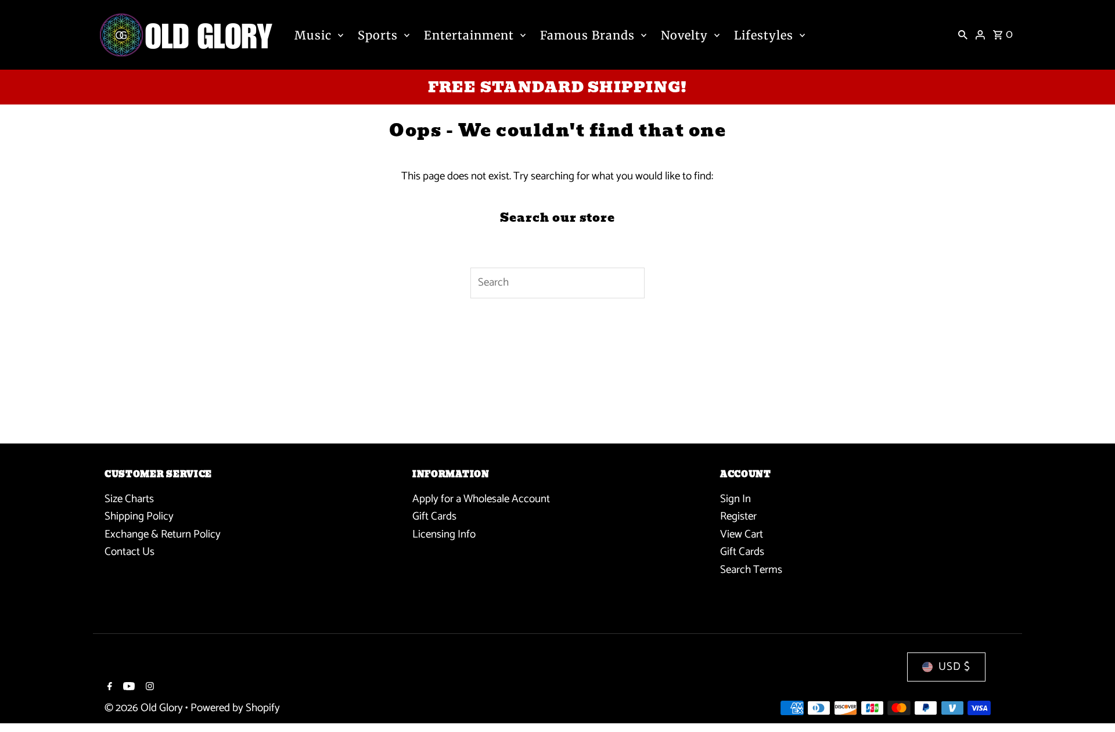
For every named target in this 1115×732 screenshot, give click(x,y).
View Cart (741, 534)
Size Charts (129, 499)
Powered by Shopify (235, 708)
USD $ (954, 667)
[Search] (962, 34)
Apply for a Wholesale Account (481, 499)
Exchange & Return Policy (163, 534)
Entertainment (469, 35)
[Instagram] (148, 687)
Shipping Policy (139, 516)
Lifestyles (763, 35)
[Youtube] (127, 687)
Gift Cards (434, 516)
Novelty (684, 35)
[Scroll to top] (1090, 701)
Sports (378, 35)
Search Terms (751, 570)
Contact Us (129, 552)
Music (313, 35)
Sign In (735, 499)
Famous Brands (587, 35)
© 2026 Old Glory (145, 708)
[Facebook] (108, 687)
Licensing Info (444, 534)
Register (738, 516)
